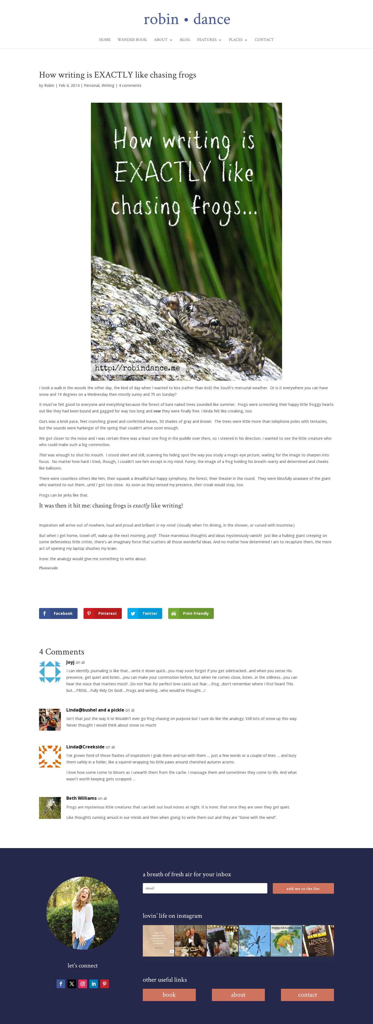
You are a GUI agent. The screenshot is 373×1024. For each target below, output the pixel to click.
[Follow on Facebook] (61, 983)
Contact (264, 40)
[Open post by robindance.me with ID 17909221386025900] (190, 941)
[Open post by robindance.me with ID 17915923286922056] (222, 941)
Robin (49, 85)
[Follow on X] (71, 983)
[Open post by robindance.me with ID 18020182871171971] (318, 941)
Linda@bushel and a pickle (95, 710)
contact (307, 994)
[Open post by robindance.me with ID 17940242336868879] (286, 941)
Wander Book (132, 40)
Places (235, 40)
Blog (185, 40)
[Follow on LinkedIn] (93, 983)
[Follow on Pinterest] (104, 983)
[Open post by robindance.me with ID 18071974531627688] (158, 941)
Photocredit (48, 568)
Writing (108, 85)
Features (207, 40)
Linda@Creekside (85, 747)
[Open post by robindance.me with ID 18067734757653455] (254, 941)
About (161, 40)
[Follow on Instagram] (82, 983)
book (169, 994)
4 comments (130, 85)
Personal (91, 85)
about (238, 994)
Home (105, 40)
